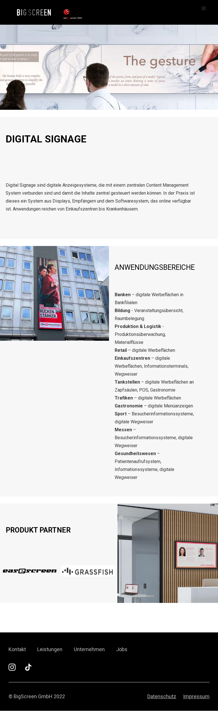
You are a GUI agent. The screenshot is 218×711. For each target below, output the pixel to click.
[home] (29, 11)
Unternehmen (89, 649)
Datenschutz (161, 696)
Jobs (121, 649)
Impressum (196, 696)
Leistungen (49, 649)
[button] (203, 8)
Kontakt (17, 649)
